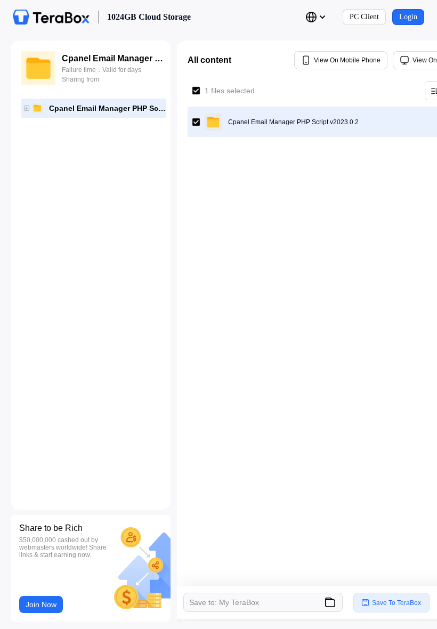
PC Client (364, 17)
